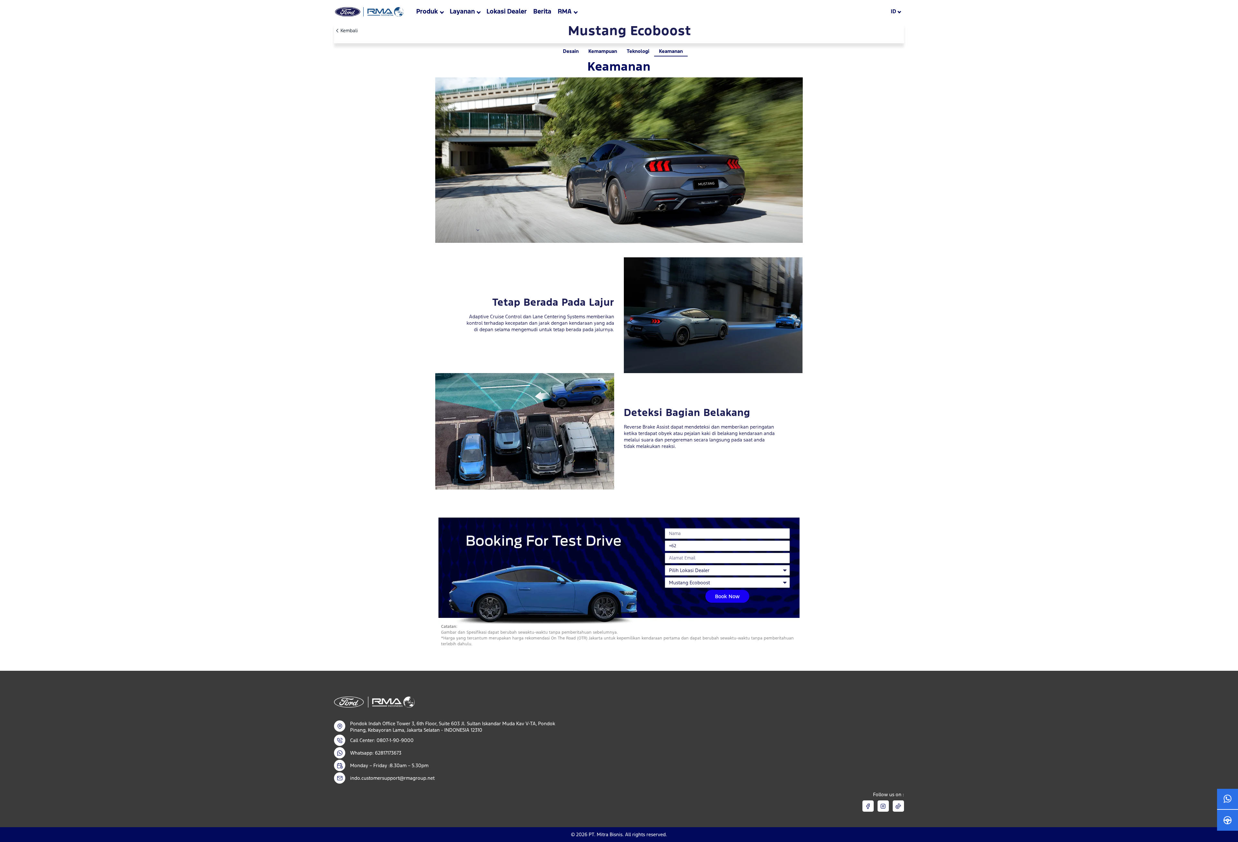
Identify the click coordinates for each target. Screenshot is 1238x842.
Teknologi (638, 51)
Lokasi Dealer (506, 11)
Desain (571, 51)
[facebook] (868, 806)
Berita (542, 11)
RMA (565, 11)
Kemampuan (602, 51)
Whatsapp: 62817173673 (375, 753)
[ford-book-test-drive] (1227, 820)
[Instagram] (883, 806)
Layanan (462, 11)
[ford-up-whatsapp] (1227, 799)
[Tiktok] (898, 806)
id (893, 11)
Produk (427, 11)
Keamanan (671, 51)
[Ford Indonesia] (368, 12)
